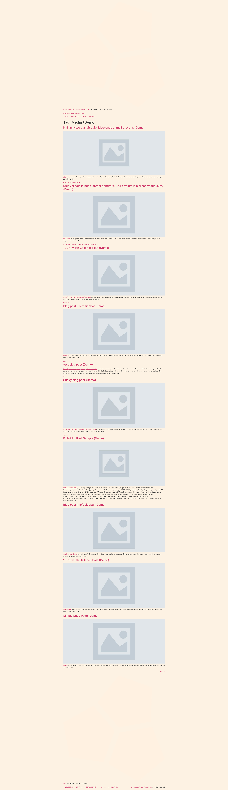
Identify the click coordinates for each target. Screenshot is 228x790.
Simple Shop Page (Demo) (81, 615)
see (64, 361)
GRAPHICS (79, 787)
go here (65, 435)
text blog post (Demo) (78, 364)
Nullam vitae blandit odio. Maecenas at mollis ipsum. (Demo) (104, 127)
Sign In (84, 116)
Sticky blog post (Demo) (79, 380)
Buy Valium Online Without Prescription (76, 109)
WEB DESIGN (69, 787)
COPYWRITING (91, 787)
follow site (66, 303)
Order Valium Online (70, 488)
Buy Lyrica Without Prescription (73, 113)
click (64, 177)
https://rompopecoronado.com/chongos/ (77, 297)
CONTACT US (113, 787)
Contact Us (75, 116)
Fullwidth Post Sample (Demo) (83, 438)
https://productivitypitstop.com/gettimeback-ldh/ (80, 369)
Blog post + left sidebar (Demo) (84, 306)
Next (162, 671)
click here (66, 239)
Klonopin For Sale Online (71, 182)
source (65, 665)
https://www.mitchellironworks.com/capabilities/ (79, 429)
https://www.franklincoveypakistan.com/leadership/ (80, 244)
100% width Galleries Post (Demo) (86, 247)
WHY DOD (102, 787)
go (64, 376)
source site (67, 609)
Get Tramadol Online (70, 554)
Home (67, 116)
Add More (92, 116)
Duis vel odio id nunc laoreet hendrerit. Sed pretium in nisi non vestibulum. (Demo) (113, 187)
